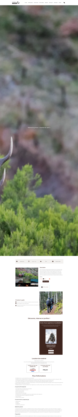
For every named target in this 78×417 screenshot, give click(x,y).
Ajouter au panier (45, 281)
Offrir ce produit (51, 352)
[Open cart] (64, 2)
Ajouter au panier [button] (51, 350)
